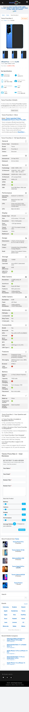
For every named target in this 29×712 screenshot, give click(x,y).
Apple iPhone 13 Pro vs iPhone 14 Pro (17, 651)
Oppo (5, 614)
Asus (5, 618)
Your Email (6, 474)
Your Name (7, 468)
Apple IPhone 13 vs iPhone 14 (16, 663)
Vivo (14, 614)
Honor (23, 618)
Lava (5, 622)
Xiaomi (23, 607)
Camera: (5, 507)
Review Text (7, 485)
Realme (14, 607)
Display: (5, 512)
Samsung (6, 607)
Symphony (14, 611)
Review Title (7, 480)
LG (23, 622)
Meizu (23, 626)
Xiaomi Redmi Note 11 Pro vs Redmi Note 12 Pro (16, 657)
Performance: (7, 517)
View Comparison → (11, 641)
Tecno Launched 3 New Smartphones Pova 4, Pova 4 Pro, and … (14, 119)
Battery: (5, 501)
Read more (14, 110)
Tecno (17, 539)
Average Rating (8, 524)
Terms (22, 684)
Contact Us (8, 684)
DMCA (13, 684)
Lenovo (14, 622)
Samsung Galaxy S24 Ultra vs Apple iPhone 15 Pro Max (16, 639)
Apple (5, 611)
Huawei (14, 618)
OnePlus (23, 614)
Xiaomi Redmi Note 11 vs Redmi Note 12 (16, 645)
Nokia (14, 626)
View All (25, 603)
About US (18, 684)
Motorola (5, 626)
